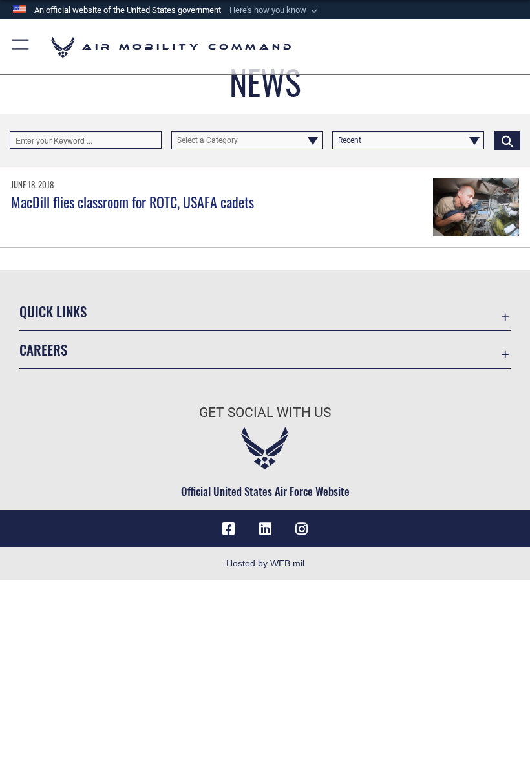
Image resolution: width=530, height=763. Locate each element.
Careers (43, 349)
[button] (274, 10)
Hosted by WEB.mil (265, 563)
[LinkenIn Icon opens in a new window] (265, 529)
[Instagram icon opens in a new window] (301, 529)
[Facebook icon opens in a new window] (228, 529)
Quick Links (53, 311)
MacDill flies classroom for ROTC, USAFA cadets (132, 201)
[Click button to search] (507, 140)
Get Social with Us (265, 412)
